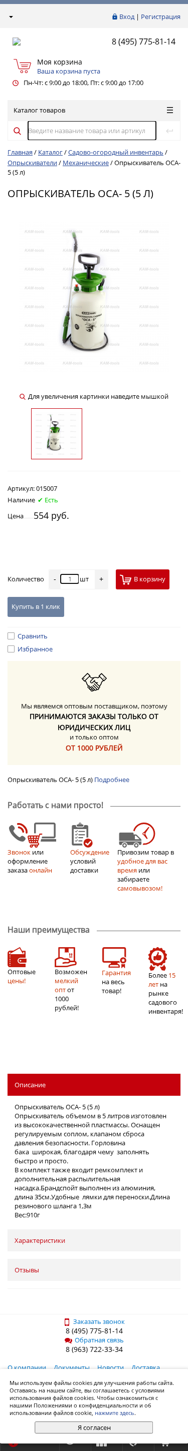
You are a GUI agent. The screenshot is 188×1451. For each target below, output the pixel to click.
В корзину (149, 578)
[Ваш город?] (10, 16)
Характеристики (40, 1240)
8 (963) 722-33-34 (94, 1349)
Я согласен (94, 1427)
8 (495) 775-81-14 (143, 41)
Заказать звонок (99, 1321)
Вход (126, 16)
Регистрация (160, 16)
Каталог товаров (39, 110)
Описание (30, 1084)
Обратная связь (99, 1339)
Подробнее (111, 779)
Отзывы (27, 1269)
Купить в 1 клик (36, 606)
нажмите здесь (114, 1412)
